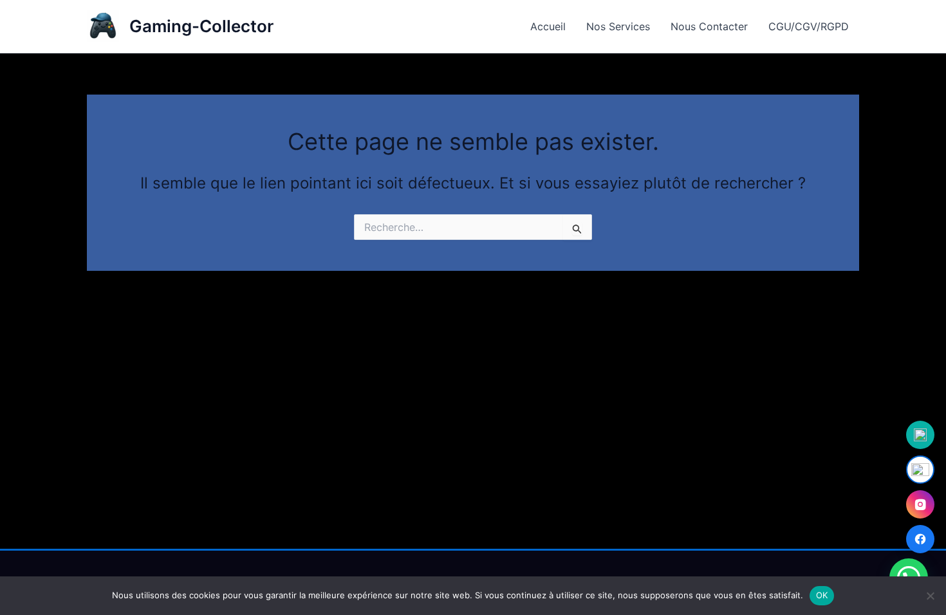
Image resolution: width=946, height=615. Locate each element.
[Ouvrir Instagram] (920, 504)
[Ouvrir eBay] (920, 469)
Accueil (548, 26)
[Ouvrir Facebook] (920, 539)
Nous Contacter (709, 26)
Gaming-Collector (201, 26)
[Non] (929, 595)
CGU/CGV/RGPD (808, 26)
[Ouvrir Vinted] (920, 435)
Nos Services (618, 26)
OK (822, 595)
